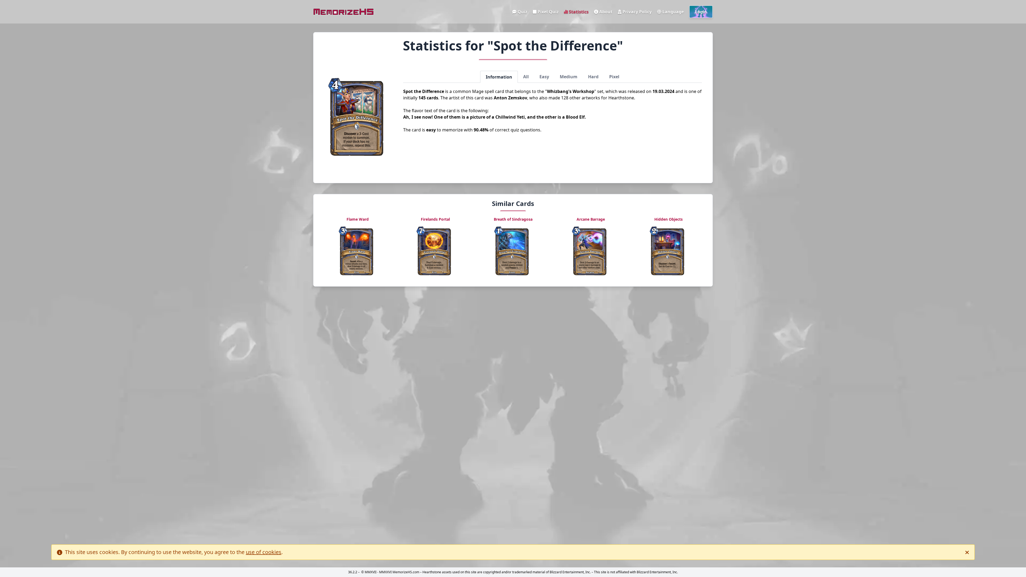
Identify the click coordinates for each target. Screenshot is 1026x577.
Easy (544, 77)
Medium (568, 77)
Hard (593, 77)
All (526, 77)
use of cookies (263, 552)
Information (499, 77)
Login (701, 12)
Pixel (614, 77)
